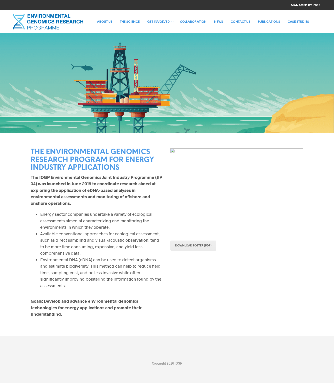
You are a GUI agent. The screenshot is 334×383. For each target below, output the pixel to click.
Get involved (158, 21)
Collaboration (193, 21)
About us (104, 21)
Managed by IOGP (305, 5)
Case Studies (298, 21)
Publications (269, 21)
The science (130, 21)
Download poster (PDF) (193, 245)
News (218, 21)
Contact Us (240, 21)
